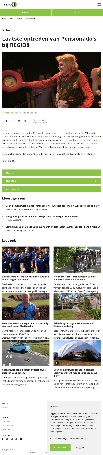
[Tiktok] (16, 439)
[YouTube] (21, 439)
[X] (7, 439)
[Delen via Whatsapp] (25, 121)
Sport (19, 19)
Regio (77, 12)
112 (11, 19)
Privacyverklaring (33, 452)
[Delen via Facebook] (13, 121)
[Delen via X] (19, 121)
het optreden (91, 143)
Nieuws (26, 12)
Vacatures (6, 429)
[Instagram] (12, 439)
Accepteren (60, 447)
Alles (4, 19)
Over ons (6, 421)
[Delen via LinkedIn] (7, 121)
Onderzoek (30, 19)
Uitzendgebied (8, 425)
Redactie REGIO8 (10, 112)
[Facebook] (2, 439)
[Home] (25, 4)
